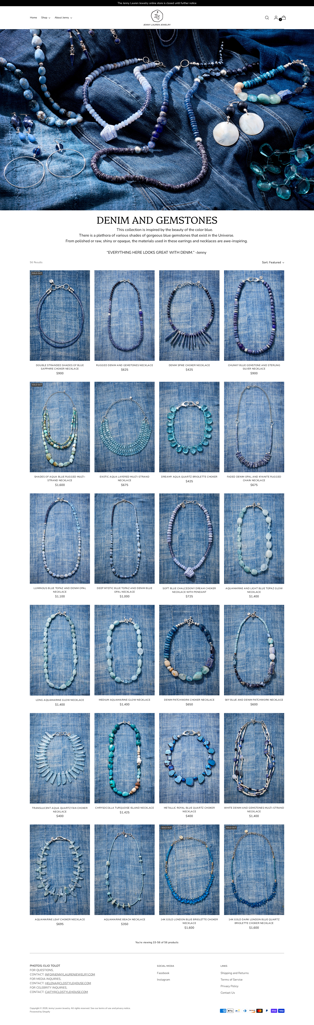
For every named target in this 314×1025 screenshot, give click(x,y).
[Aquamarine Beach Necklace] (124, 869)
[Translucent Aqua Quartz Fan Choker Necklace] (60, 758)
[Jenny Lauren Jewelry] (157, 17)
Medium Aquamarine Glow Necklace (124, 700)
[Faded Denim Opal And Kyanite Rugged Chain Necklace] (254, 427)
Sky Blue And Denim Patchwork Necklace (254, 700)
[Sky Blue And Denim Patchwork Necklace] (254, 650)
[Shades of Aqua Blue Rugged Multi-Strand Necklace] (60, 427)
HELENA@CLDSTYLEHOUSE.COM (68, 983)
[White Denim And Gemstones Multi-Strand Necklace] (254, 758)
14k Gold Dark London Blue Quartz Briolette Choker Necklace (254, 921)
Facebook (163, 973)
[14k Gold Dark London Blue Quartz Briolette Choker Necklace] (254, 869)
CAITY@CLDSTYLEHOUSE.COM (66, 992)
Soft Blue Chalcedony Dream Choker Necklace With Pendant (189, 590)
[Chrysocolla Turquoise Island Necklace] (124, 758)
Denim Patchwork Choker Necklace (189, 700)
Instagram (163, 980)
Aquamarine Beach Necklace (124, 919)
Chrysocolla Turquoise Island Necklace (124, 808)
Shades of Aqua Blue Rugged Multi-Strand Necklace (60, 478)
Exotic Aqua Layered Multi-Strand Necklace (124, 478)
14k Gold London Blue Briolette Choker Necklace (189, 921)
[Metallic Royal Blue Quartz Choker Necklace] (189, 758)
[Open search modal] (267, 17)
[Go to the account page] (274, 17)
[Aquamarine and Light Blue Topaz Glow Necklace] (254, 538)
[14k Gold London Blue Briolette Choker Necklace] (189, 869)
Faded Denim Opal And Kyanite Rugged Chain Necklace (254, 478)
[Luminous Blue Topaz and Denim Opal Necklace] (60, 538)
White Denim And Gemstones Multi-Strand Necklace (254, 809)
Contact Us (228, 993)
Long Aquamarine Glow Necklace (60, 700)
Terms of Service (232, 980)
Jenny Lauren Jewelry (59, 1008)
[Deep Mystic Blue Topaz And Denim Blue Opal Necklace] (124, 538)
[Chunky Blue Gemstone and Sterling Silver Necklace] (254, 315)
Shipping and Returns (235, 973)
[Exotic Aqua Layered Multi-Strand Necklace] (124, 427)
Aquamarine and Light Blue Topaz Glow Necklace (254, 590)
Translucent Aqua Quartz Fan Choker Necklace (60, 809)
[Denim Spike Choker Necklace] (189, 315)
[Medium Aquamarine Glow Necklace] (124, 650)
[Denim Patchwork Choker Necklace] (189, 650)
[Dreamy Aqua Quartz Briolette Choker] (189, 427)
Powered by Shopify (40, 1011)
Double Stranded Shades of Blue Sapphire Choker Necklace (60, 367)
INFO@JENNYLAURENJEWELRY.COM (70, 975)
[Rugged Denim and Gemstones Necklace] (124, 315)
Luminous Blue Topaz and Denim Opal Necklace (60, 590)
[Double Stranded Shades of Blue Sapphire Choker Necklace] (60, 315)
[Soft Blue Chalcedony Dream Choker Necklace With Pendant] (189, 538)
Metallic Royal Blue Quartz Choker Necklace (189, 809)
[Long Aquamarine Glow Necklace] (60, 650)
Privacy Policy (229, 986)
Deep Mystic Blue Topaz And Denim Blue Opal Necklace (124, 590)
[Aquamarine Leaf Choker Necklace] (60, 869)
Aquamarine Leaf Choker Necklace (60, 919)
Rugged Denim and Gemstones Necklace (124, 365)
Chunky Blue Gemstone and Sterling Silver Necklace (254, 367)
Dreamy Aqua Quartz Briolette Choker (189, 476)
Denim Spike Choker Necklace (189, 365)
